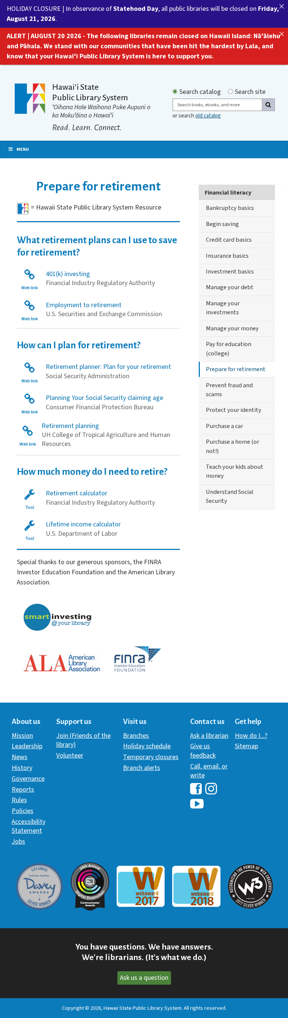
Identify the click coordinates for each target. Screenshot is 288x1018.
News (19, 757)
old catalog (208, 116)
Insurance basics (227, 255)
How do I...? (251, 735)
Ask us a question (144, 977)
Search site (250, 92)
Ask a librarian (209, 735)
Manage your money (232, 328)
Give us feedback (203, 751)
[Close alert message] (281, 6)
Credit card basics (229, 239)
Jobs (18, 841)
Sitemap (246, 746)
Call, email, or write (209, 771)
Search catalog (200, 92)
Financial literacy (228, 192)
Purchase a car (224, 426)
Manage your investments (223, 308)
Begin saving (222, 224)
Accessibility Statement (28, 826)
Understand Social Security (230, 496)
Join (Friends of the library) (83, 740)
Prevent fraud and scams (229, 389)
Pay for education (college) (228, 348)
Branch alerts (141, 768)
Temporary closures (150, 757)
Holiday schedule (147, 746)
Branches (136, 735)
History (22, 768)
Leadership (27, 746)
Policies (22, 811)
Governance (28, 778)
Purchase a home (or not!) (232, 446)
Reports (23, 789)
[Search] (268, 104)
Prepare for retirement (236, 369)
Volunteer (69, 755)
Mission (22, 735)
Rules (19, 800)
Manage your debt (230, 287)
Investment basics (230, 271)
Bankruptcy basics (230, 208)
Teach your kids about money (234, 471)
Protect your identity (233, 410)
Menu (22, 149)
